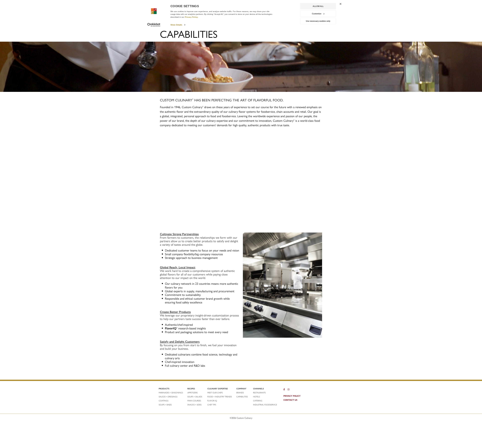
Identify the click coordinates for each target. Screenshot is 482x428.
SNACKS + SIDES (194, 404)
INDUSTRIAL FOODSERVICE (265, 404)
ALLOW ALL (318, 6)
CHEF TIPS (211, 404)
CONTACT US (290, 400)
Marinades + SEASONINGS (171, 392)
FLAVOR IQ (212, 400)
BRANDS (240, 392)
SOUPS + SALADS (194, 396)
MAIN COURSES (194, 400)
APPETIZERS (192, 392)
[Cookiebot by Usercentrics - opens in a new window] (154, 25)
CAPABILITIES (242, 396)
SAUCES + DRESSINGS (168, 396)
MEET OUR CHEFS (215, 392)
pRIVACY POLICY (291, 395)
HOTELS (256, 396)
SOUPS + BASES (165, 404)
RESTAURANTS (259, 392)
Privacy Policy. (191, 17)
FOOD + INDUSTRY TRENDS (219, 396)
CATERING (257, 400)
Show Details (176, 25)
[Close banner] (340, 4)
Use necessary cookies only (318, 21)
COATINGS (163, 400)
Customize (316, 14)
